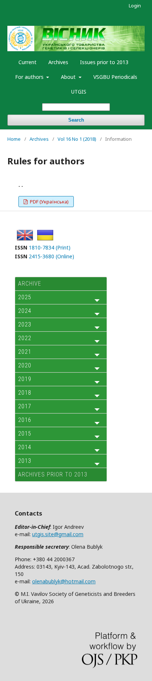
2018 (24, 392)
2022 (24, 338)
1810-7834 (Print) (49, 247)
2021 (24, 351)
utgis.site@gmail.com (57, 534)
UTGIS (78, 91)
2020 (24, 365)
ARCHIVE (29, 283)
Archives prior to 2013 (52, 474)
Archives (58, 62)
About (69, 76)
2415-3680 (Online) (51, 256)
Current (27, 62)
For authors (30, 76)
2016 (24, 419)
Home (14, 139)
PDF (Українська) (49, 201)
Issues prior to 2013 (104, 62)
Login (135, 5)
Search (76, 120)
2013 (24, 460)
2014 (24, 447)
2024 (24, 310)
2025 (24, 297)
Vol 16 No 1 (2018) (77, 139)
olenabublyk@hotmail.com (64, 581)
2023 (24, 324)
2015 (24, 433)
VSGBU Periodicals (115, 76)
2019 (24, 379)
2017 (24, 406)
